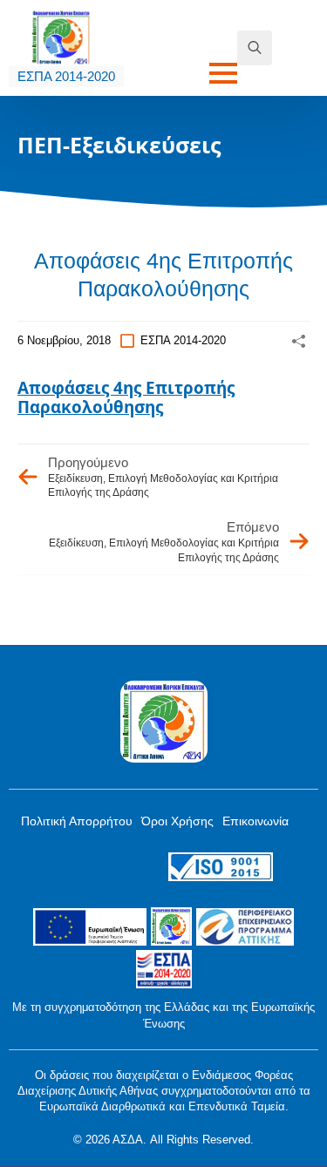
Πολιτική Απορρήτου (77, 821)
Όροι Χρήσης (177, 821)
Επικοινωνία (255, 821)
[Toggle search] (254, 48)
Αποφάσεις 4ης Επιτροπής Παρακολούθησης (126, 397)
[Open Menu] (223, 73)
